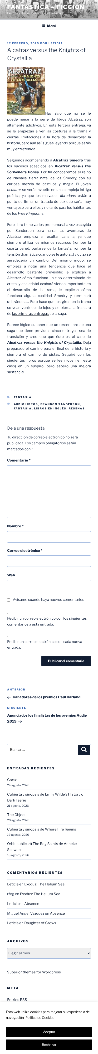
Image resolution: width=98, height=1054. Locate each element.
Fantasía (23, 397)
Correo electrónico (24, 551)
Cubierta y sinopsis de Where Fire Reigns (41, 829)
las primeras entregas (30, 313)
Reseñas (77, 408)
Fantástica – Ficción (45, 7)
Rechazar (49, 1045)
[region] (49, 1028)
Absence (31, 904)
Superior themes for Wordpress (34, 972)
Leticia (56, 43)
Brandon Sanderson (60, 404)
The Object (16, 815)
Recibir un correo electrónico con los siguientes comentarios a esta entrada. (47, 621)
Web (11, 575)
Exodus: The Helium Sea (44, 884)
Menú (51, 26)
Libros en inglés (50, 408)
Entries (17, 1000)
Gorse (12, 780)
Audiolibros (26, 404)
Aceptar (49, 1032)
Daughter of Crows (40, 923)
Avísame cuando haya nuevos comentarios (48, 599)
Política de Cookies (39, 1017)
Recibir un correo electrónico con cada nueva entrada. (44, 645)
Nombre (15, 526)
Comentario (18, 460)
